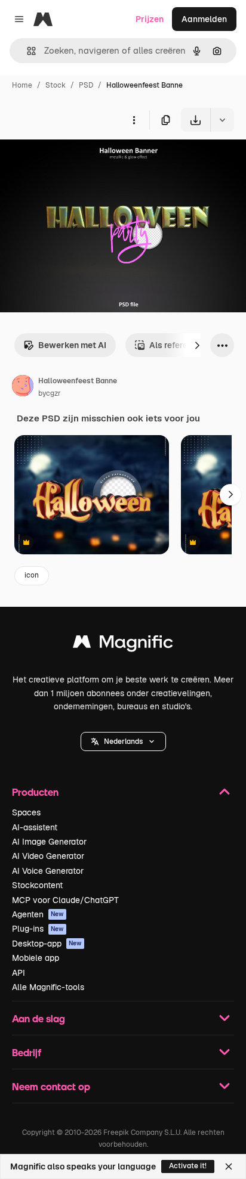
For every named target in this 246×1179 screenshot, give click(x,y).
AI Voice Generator (48, 870)
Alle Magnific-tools (48, 987)
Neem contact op (51, 1086)
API (18, 972)
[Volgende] (197, 345)
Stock (55, 85)
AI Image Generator (49, 841)
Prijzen (150, 19)
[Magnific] (123, 644)
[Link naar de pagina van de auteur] (22, 387)
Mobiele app (35, 957)
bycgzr (49, 393)
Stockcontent (37, 885)
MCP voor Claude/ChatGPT (65, 900)
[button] (123, 741)
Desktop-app (47, 943)
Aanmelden (204, 19)
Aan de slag (38, 1018)
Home (22, 85)
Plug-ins (38, 928)
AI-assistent (34, 827)
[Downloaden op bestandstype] (222, 120)
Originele (78, 159)
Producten (35, 792)
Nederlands (123, 741)
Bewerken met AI (72, 345)
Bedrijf (26, 1052)
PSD (86, 85)
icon (31, 575)
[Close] (229, 1166)
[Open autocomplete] (26, 50)
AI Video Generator (48, 856)
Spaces (26, 812)
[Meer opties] (134, 120)
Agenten (38, 914)
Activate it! (188, 1166)
